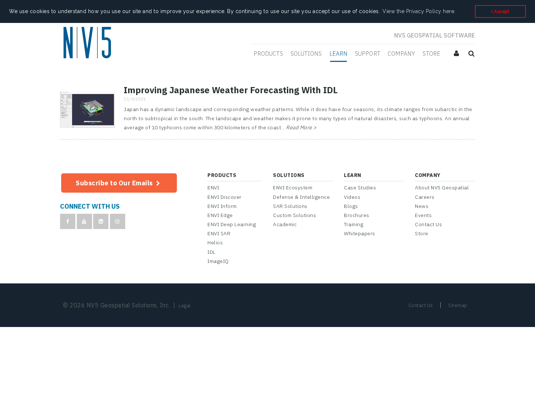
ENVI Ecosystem (292, 187)
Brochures (356, 215)
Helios (215, 242)
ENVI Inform (222, 206)
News (421, 206)
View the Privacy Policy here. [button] (419, 11)
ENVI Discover (224, 197)
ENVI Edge (220, 215)
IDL (211, 252)
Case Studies (360, 187)
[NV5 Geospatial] (88, 43)
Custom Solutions (294, 215)
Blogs (351, 206)
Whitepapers (359, 233)
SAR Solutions (290, 206)
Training (353, 224)
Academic (285, 224)
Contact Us (428, 224)
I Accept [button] (500, 11)
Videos (352, 197)
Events (423, 215)
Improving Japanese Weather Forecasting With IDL (231, 90)
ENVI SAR (218, 233)
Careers (425, 197)
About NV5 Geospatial (442, 187)
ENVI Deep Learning (231, 224)
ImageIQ (218, 261)
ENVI (213, 187)
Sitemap (457, 305)
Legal (185, 306)
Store (421, 233)
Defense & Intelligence (301, 197)
